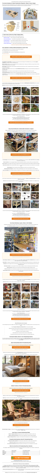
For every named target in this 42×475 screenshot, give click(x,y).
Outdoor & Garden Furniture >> (8, 43)
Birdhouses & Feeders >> (7, 37)
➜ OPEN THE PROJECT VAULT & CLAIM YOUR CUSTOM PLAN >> (21, 56)
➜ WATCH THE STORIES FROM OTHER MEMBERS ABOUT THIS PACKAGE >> (21, 122)
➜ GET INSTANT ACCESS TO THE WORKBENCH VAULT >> (21, 154)
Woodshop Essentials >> (7, 40)
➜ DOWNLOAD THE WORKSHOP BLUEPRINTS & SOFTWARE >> (21, 254)
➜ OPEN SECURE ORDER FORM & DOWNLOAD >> (21, 347)
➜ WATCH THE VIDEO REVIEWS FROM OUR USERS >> (21, 218)
